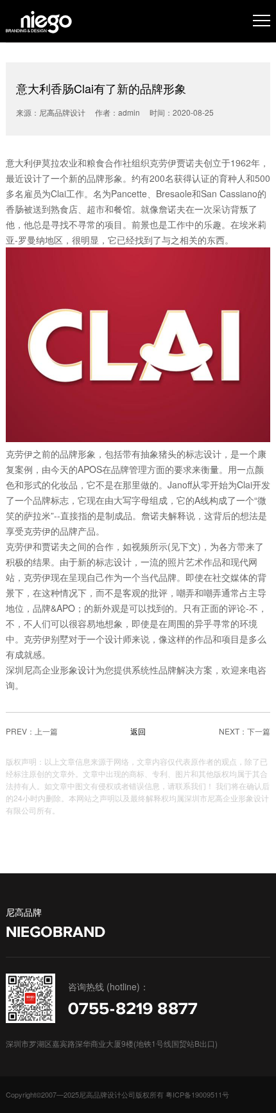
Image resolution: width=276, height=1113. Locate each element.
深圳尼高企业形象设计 (51, 669)
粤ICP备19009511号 (197, 1094)
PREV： (20, 731)
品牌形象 (105, 178)
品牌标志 (51, 500)
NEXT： (233, 731)
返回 (138, 731)
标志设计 (203, 453)
